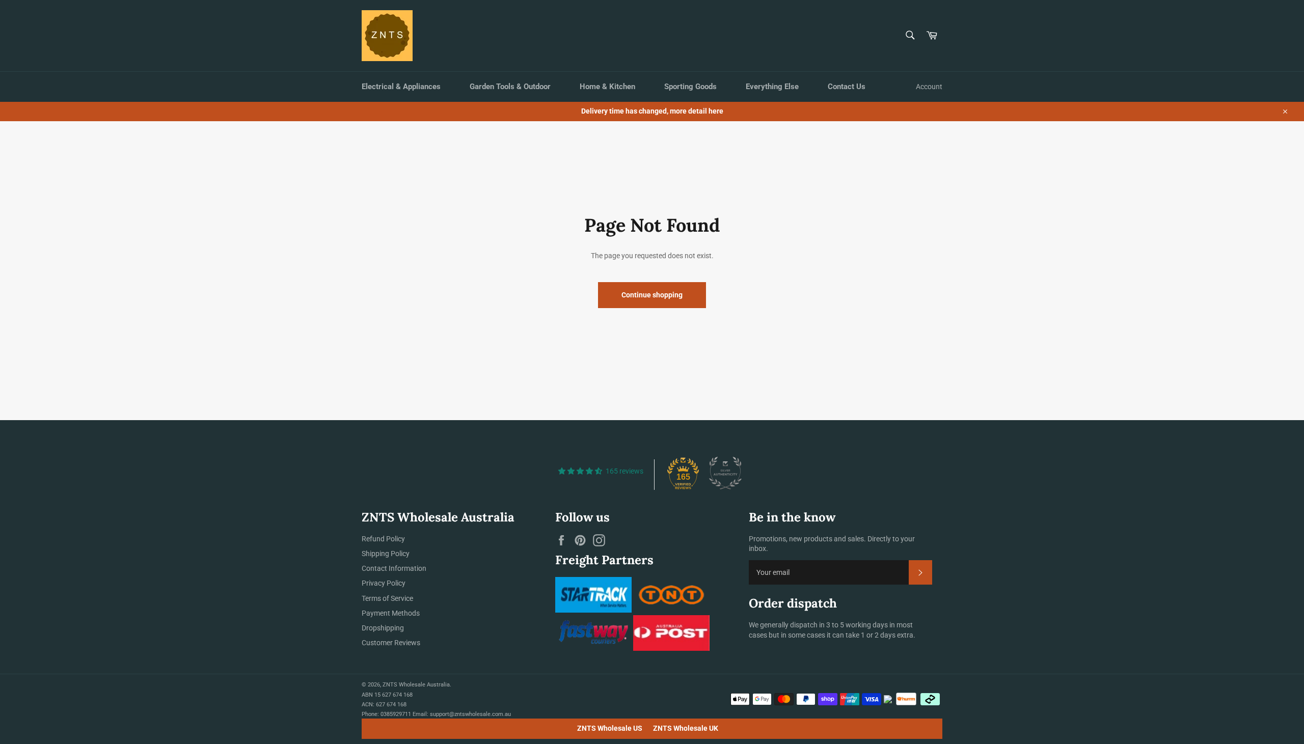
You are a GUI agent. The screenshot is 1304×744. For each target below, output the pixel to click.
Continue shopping (652, 295)
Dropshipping (383, 628)
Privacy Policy (383, 583)
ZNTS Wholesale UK (685, 728)
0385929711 (396, 714)
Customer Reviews (391, 643)
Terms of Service (387, 598)
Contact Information (394, 568)
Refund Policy (383, 539)
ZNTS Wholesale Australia (416, 684)
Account (929, 86)
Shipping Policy (386, 553)
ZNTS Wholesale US (609, 728)
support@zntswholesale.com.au (470, 714)
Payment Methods (391, 613)
